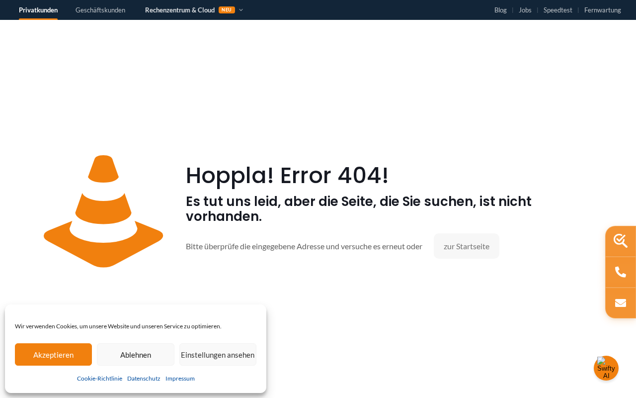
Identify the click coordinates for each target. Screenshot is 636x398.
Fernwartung (602, 10)
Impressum (180, 378)
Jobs (525, 10)
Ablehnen (135, 354)
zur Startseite (466, 246)
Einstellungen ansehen (217, 354)
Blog (500, 10)
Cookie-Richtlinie (99, 378)
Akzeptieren (53, 354)
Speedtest (558, 10)
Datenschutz (143, 378)
